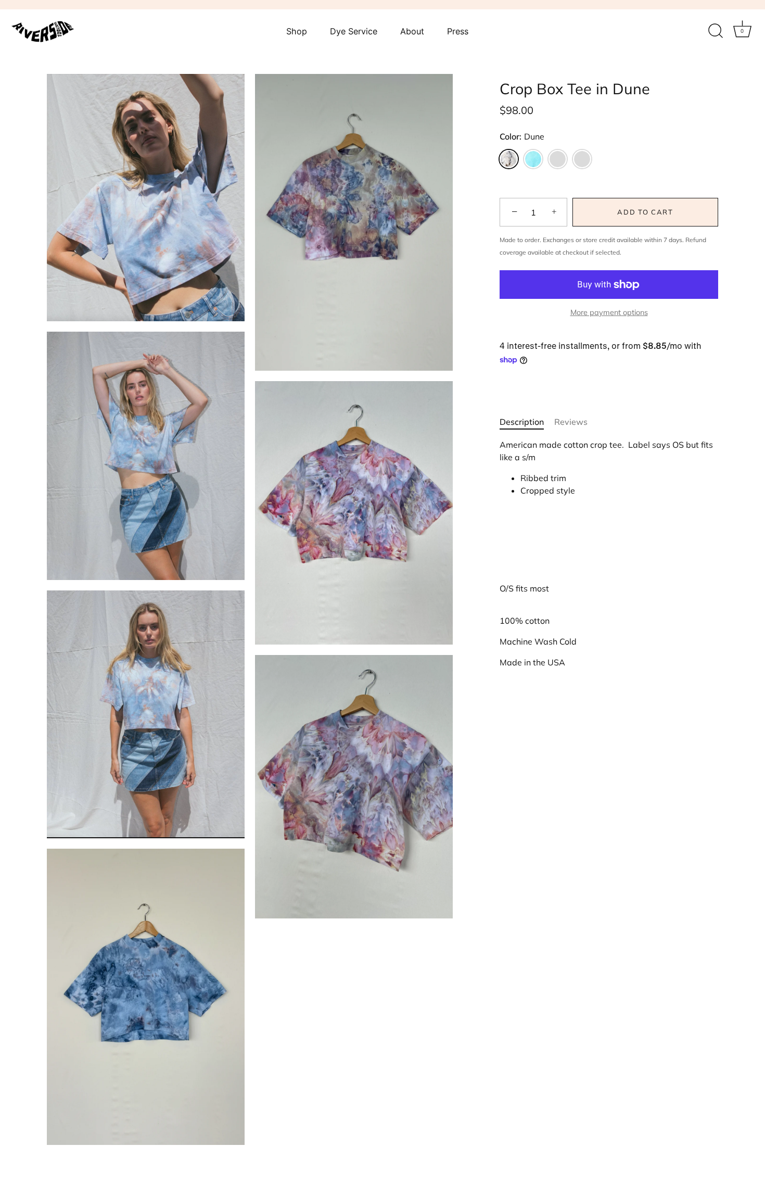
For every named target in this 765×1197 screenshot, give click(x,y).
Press (457, 31)
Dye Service (353, 31)
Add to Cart (645, 212)
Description (522, 422)
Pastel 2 (582, 159)
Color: (522, 137)
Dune (509, 159)
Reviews (571, 422)
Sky (533, 159)
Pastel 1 (558, 159)
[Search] (715, 31)
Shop (296, 31)
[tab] (527, 421)
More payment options (609, 312)
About (412, 31)
